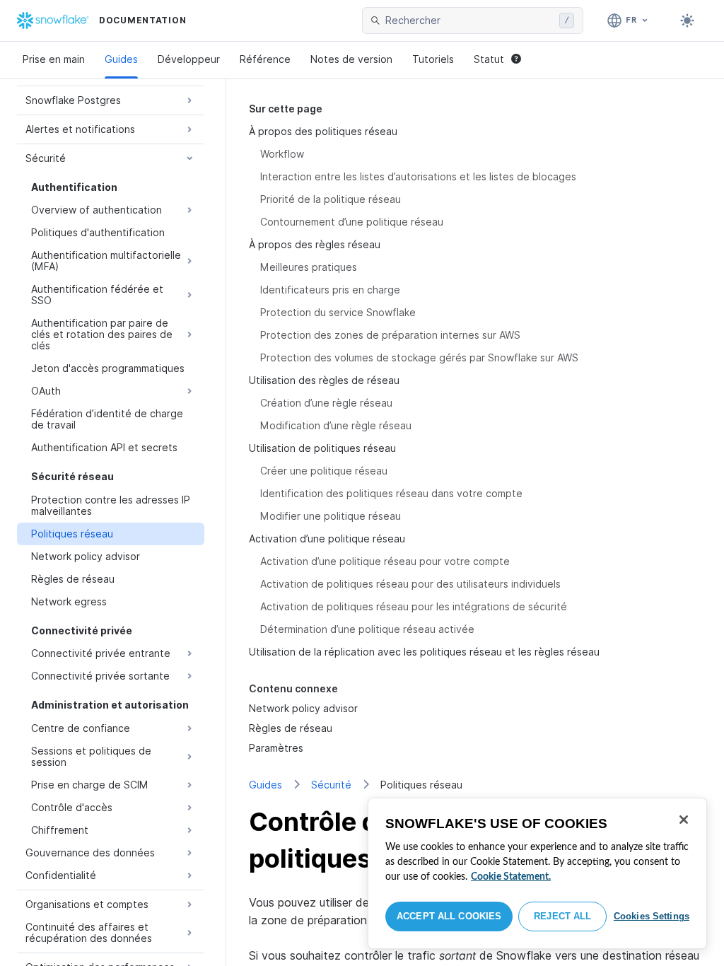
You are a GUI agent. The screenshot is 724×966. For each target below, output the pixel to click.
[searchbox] (469, 20)
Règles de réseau (290, 728)
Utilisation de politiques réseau (322, 448)
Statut (489, 59)
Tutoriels (433, 59)
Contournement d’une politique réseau (351, 222)
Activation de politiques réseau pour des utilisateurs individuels (410, 584)
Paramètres (276, 748)
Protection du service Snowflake (338, 312)
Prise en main (54, 59)
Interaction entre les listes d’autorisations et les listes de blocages (418, 176)
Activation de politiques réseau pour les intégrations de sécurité (413, 606)
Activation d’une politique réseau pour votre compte (385, 561)
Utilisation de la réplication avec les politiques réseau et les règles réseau (424, 652)
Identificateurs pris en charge (330, 290)
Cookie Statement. (511, 877)
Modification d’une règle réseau (335, 425)
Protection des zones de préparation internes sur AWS (390, 335)
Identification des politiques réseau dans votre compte (391, 493)
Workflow (282, 154)
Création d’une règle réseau (326, 403)
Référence (265, 59)
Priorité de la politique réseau (330, 199)
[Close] (683, 819)
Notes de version (351, 59)
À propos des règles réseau (314, 244)
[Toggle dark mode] (687, 20)
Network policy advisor (303, 708)
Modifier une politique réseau (330, 516)
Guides (121, 59)
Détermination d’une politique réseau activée (367, 629)
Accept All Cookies (449, 916)
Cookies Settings (651, 916)
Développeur (189, 59)
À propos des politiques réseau (323, 131)
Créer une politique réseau (323, 471)
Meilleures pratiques (308, 267)
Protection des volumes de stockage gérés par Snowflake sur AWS (419, 357)
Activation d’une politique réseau (327, 539)
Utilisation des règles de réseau (324, 380)
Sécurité (331, 785)
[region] (537, 873)
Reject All (562, 916)
